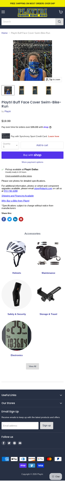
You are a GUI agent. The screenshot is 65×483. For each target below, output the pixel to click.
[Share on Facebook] (4, 219)
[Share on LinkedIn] (15, 219)
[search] (28, 21)
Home (5, 33)
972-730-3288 (11, 191)
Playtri (8, 111)
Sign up (46, 425)
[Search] (59, 21)
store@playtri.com (43, 188)
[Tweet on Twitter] (9, 219)
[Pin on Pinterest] (21, 219)
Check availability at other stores (18, 176)
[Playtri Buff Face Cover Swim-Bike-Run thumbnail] (8, 90)
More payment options (32, 162)
